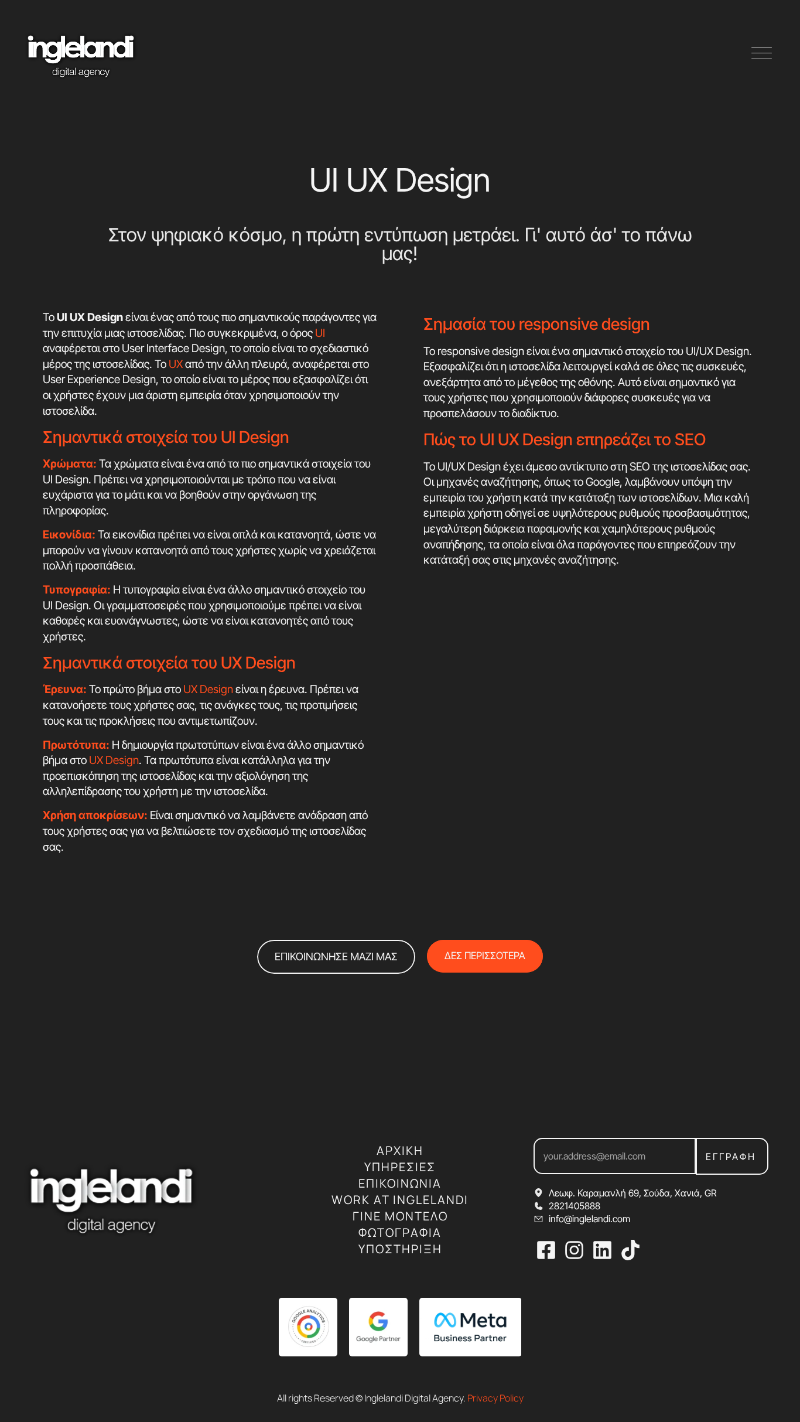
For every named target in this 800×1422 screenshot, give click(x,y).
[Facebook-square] (546, 1250)
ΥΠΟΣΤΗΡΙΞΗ (400, 1249)
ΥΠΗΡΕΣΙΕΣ (400, 1167)
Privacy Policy (495, 1398)
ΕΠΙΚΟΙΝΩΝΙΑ (400, 1183)
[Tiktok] (630, 1250)
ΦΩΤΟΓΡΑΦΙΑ (400, 1232)
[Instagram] (574, 1250)
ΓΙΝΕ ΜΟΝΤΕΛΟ (400, 1216)
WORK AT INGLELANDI (400, 1200)
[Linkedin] (602, 1250)
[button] (762, 54)
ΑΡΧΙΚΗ (400, 1150)
